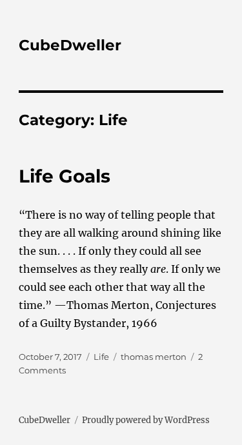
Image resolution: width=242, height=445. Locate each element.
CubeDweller (70, 45)
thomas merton (154, 356)
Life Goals (64, 176)
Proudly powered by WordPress (146, 420)
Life (101, 356)
